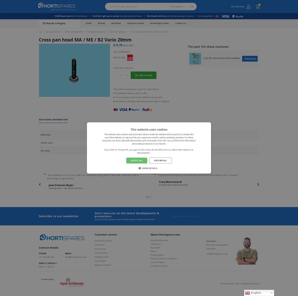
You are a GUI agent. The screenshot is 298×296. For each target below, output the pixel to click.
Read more (156, 153)
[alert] (149, 148)
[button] (149, 168)
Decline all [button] (160, 160)
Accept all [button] (137, 160)
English (255, 292)
